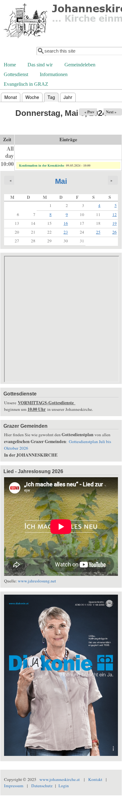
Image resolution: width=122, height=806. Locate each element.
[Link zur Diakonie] (61, 754)
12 (114, 214)
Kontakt (95, 779)
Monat (10, 97)
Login (63, 785)
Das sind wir (40, 64)
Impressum (13, 785)
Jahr (68, 97)
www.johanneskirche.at (59, 779)
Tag (53, 97)
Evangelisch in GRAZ (26, 84)
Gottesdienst (16, 74)
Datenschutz (42, 785)
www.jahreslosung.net (37, 581)
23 (66, 232)
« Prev (89, 112)
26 (114, 232)
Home (10, 64)
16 (66, 223)
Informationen (54, 74)
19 (114, 223)
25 (98, 232)
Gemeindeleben (79, 64)
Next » (111, 112)
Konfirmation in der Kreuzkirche (41, 165)
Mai (61, 181)
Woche (32, 97)
